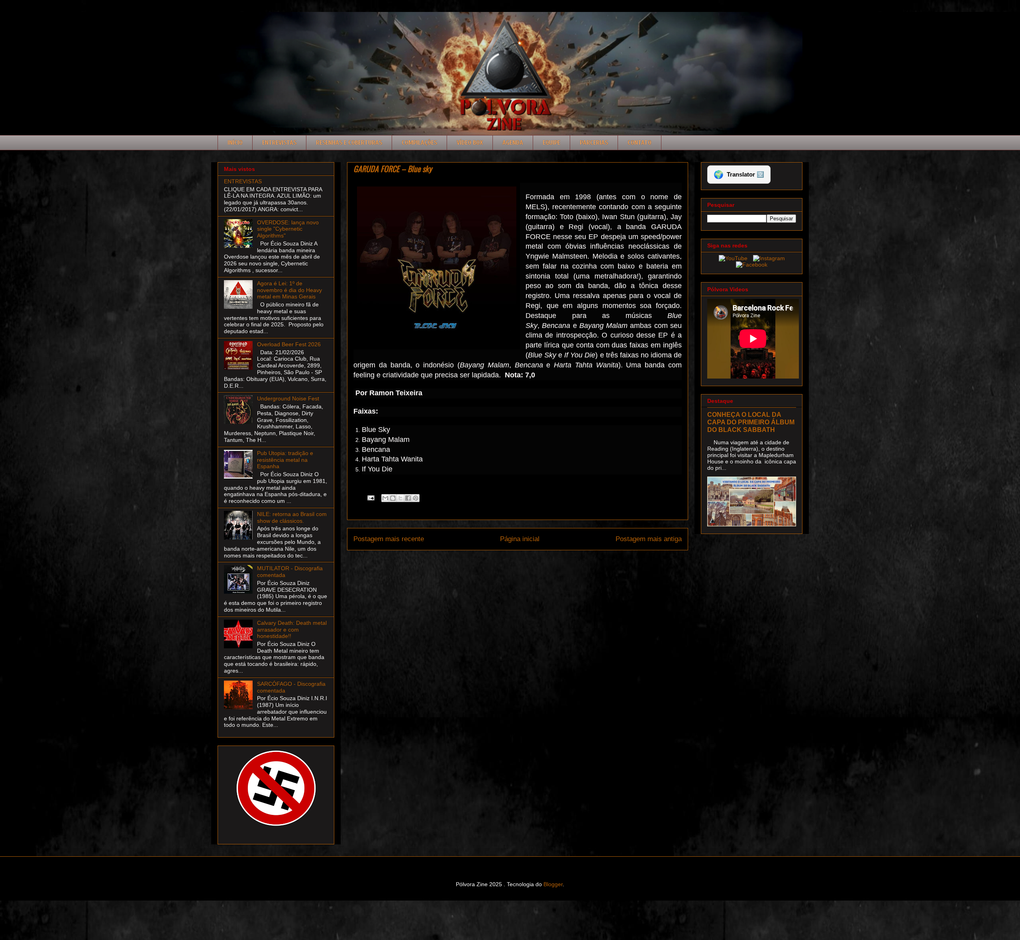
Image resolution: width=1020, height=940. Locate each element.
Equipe (551, 142)
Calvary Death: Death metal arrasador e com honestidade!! (292, 630)
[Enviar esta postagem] (370, 497)
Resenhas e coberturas (349, 142)
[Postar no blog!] (393, 498)
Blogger (553, 884)
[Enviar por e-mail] (385, 498)
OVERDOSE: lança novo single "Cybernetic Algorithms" (288, 229)
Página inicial (519, 539)
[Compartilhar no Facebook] (408, 498)
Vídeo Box (470, 142)
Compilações (419, 142)
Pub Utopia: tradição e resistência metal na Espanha (285, 460)
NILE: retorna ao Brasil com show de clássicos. (292, 517)
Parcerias (594, 142)
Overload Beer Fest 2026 (289, 344)
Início (235, 142)
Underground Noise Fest (288, 398)
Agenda (512, 142)
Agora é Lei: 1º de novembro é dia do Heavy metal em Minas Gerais (289, 290)
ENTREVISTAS (243, 181)
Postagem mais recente (388, 539)
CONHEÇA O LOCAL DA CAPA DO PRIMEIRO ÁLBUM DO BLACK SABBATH (750, 422)
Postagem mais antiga (649, 539)
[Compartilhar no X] (400, 498)
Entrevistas (279, 142)
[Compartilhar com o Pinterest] (416, 498)
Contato (639, 142)
